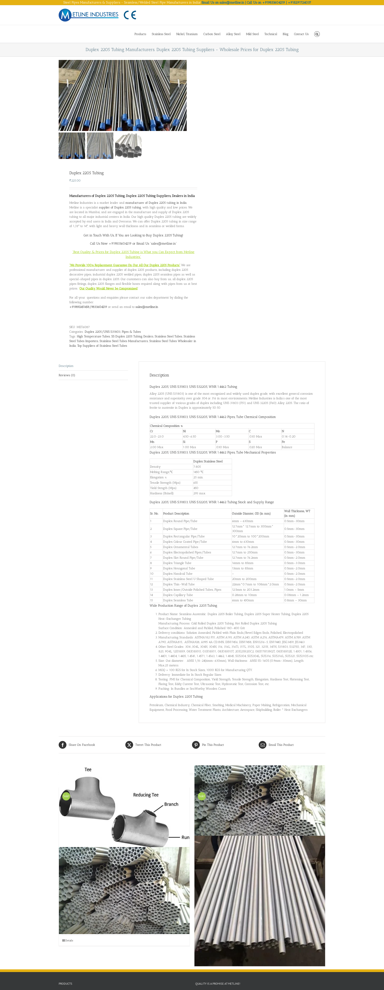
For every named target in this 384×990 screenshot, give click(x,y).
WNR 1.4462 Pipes (222, 417)
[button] (317, 34)
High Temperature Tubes (93, 336)
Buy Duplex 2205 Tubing (164, 235)
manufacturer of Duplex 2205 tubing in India (156, 203)
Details (69, 940)
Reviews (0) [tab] (67, 375)
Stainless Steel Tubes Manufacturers (124, 341)
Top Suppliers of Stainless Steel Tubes (102, 346)
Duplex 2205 (159, 417)
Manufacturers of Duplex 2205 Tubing (97, 196)
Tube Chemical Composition (256, 417)
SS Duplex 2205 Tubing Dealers (132, 336)
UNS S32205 (198, 417)
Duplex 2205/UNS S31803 (102, 332)
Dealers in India (183, 196)
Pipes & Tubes (131, 332)
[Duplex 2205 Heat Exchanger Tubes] (259, 900)
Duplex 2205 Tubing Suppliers (148, 196)
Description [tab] (66, 366)
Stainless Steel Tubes (168, 336)
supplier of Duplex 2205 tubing (120, 207)
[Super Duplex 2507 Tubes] (124, 890)
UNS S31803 (179, 417)
